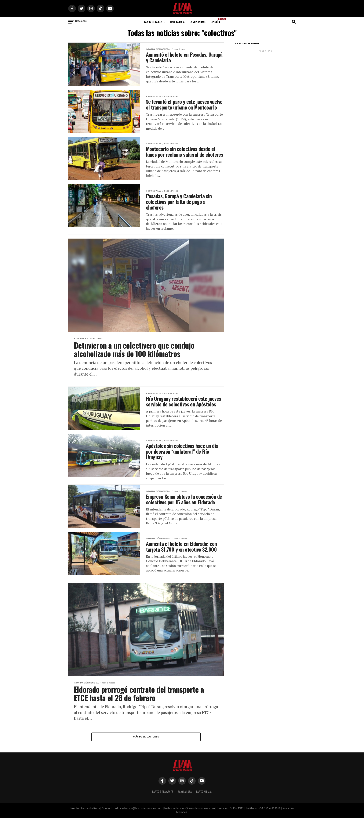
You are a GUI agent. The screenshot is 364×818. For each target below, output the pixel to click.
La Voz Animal (198, 22)
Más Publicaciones (146, 736)
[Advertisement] (265, 76)
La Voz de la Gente (154, 22)
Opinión (216, 20)
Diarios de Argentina (247, 43)
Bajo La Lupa (177, 22)
